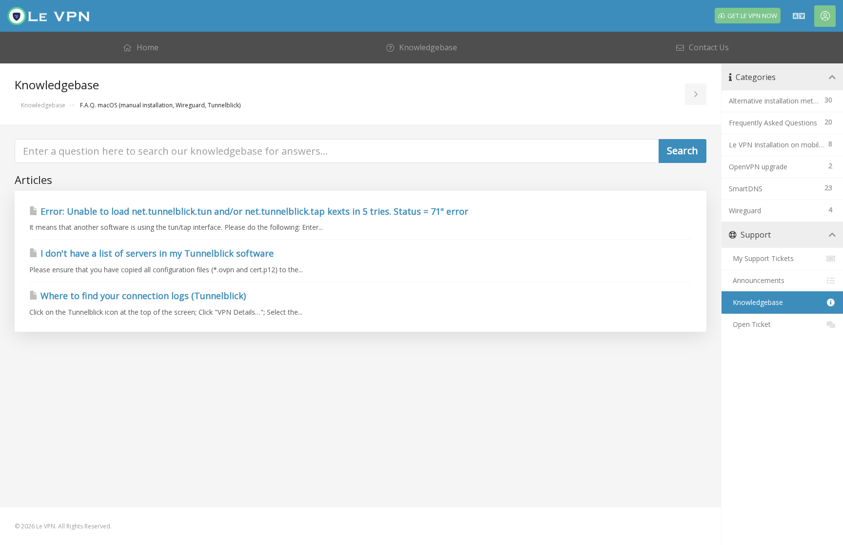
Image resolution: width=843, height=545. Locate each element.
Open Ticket (750, 324)
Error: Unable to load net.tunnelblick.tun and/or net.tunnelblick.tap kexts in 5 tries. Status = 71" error (253, 211)
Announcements (756, 280)
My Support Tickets (761, 258)
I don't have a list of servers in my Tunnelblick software (156, 253)
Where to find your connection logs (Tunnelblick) (142, 296)
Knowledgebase (43, 105)
